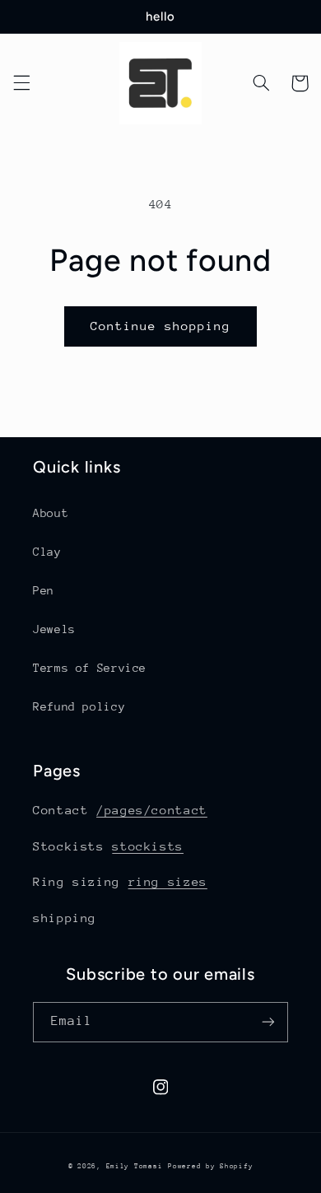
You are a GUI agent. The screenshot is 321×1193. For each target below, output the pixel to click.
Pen (43, 590)
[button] (21, 83)
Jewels (54, 629)
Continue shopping (161, 326)
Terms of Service (90, 667)
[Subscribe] (268, 1022)
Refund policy (79, 706)
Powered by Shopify (210, 1166)
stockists (148, 846)
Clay (47, 551)
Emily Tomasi (134, 1166)
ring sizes (167, 881)
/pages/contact (151, 810)
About (50, 513)
